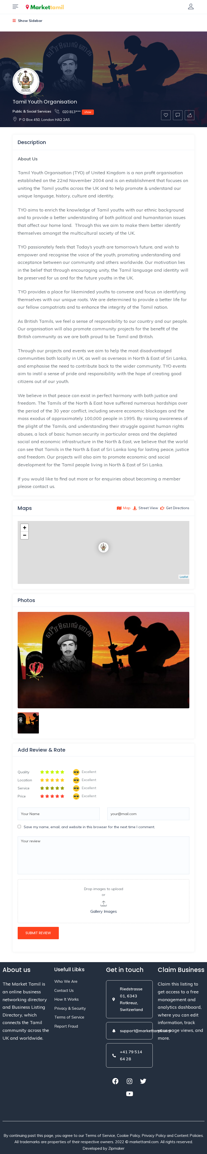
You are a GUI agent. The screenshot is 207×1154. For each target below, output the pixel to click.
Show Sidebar (29, 20)
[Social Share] (189, 115)
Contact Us (64, 990)
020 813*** (76, 112)
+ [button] (24, 527)
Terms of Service (69, 1017)
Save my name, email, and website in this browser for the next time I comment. (89, 827)
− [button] (24, 535)
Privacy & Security (70, 1008)
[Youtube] (129, 1094)
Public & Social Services (32, 111)
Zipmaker (116, 1148)
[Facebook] (115, 1081)
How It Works (66, 999)
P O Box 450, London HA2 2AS (44, 119)
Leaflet (184, 577)
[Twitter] (143, 1081)
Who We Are (65, 981)
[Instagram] (129, 1081)
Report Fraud (66, 1026)
